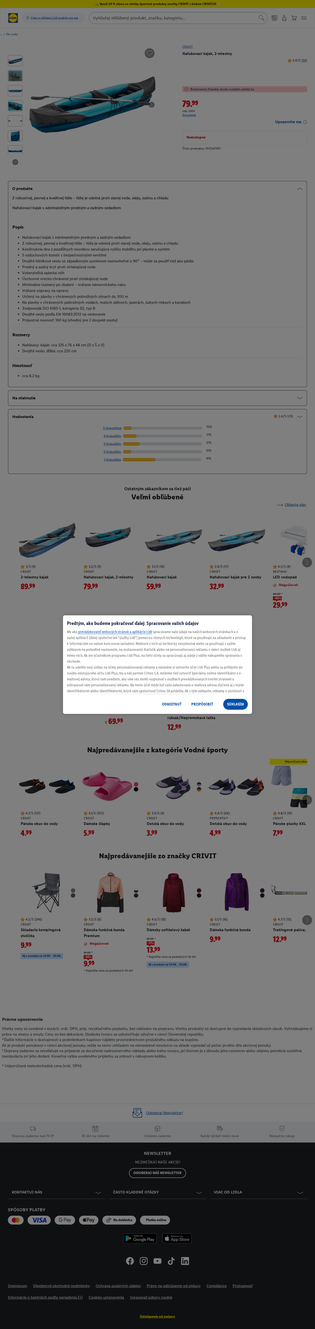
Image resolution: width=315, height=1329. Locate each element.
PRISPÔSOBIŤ (202, 704)
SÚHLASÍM (235, 704)
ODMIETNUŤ (171, 704)
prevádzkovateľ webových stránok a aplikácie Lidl (115, 631)
